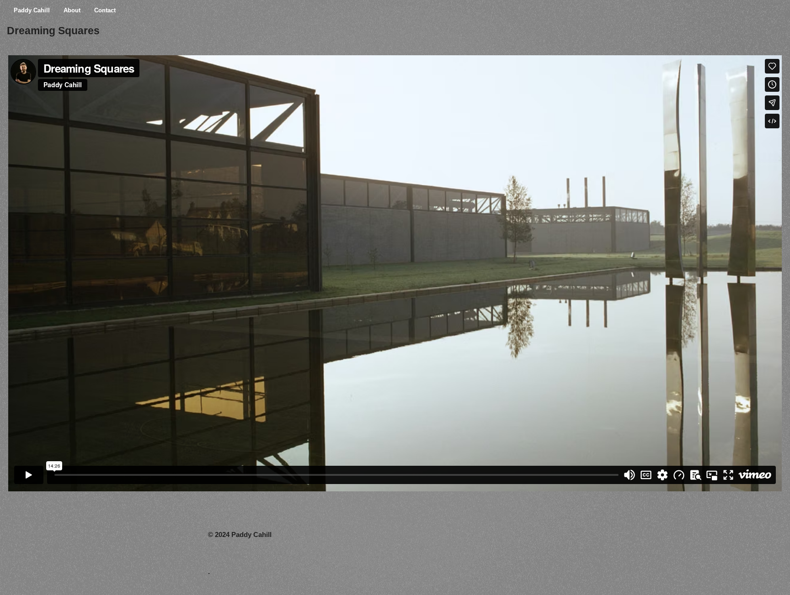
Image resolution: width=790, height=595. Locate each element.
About (72, 10)
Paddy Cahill (32, 10)
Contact (105, 10)
